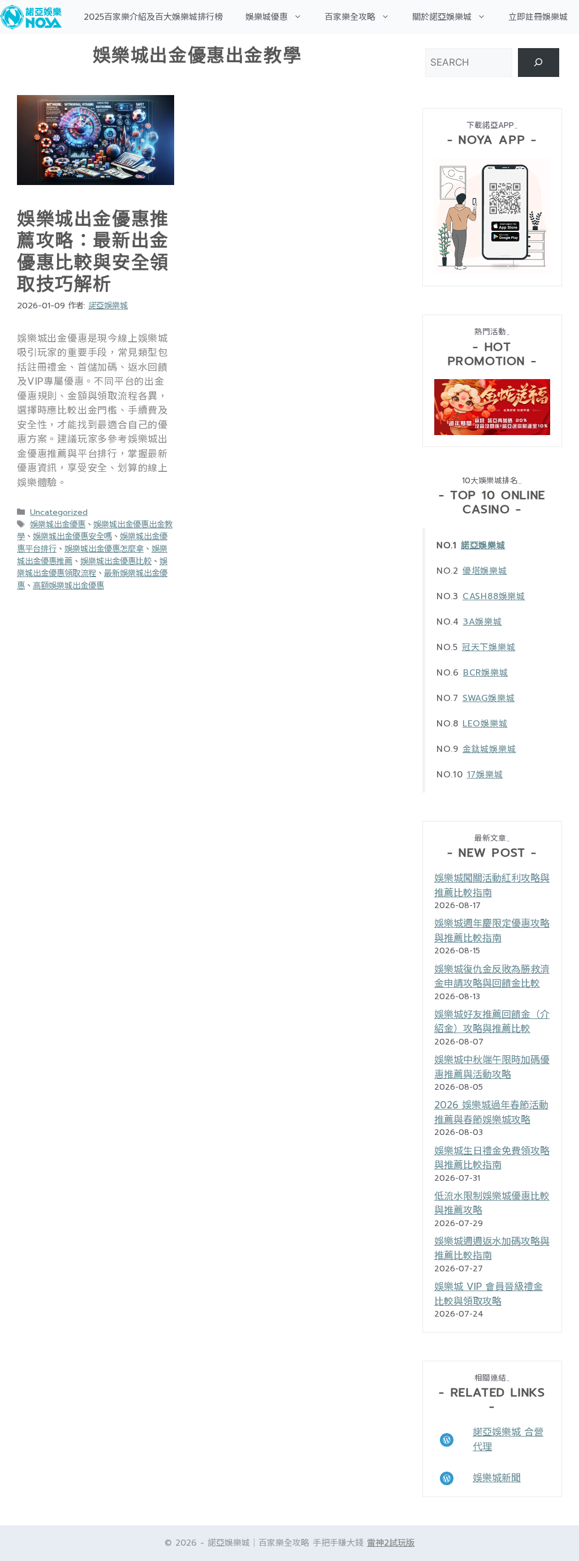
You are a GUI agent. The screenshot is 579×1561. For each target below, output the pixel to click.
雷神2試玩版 (390, 1543)
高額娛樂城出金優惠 (68, 585)
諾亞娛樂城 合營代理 (508, 1439)
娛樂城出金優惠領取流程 (92, 567)
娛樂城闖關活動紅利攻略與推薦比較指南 (492, 885)
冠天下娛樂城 (489, 647)
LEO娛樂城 (485, 723)
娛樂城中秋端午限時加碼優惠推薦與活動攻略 (492, 1067)
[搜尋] (538, 62)
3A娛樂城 (482, 622)
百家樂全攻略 (350, 17)
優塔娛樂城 (485, 571)
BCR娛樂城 (485, 672)
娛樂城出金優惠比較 (116, 561)
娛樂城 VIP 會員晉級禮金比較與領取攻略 (488, 1294)
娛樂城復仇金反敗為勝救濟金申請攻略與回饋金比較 (492, 976)
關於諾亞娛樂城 (442, 17)
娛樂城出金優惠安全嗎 (72, 536)
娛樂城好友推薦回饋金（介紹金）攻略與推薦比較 (492, 1022)
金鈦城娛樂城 (489, 749)
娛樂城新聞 (497, 1477)
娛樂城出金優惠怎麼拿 (104, 549)
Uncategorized (59, 512)
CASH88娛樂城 (494, 596)
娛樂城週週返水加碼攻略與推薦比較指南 (492, 1248)
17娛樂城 (485, 774)
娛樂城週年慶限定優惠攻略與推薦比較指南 (492, 930)
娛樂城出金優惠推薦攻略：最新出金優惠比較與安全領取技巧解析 (93, 251)
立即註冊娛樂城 (538, 17)
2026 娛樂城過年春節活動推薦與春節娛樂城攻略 (491, 1112)
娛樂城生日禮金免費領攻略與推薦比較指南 (492, 1158)
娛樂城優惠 (266, 17)
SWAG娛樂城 (489, 698)
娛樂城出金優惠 (57, 524)
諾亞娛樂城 (483, 545)
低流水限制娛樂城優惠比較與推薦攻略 (492, 1203)
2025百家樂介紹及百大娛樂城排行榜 (153, 17)
